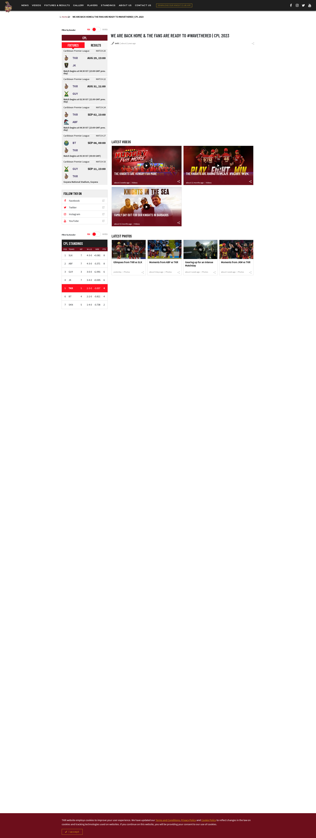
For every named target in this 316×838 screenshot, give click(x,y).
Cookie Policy (208, 820)
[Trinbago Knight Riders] (8, 7)
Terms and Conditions (168, 820)
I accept (74, 831)
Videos (134, 182)
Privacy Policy (188, 820)
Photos (127, 272)
